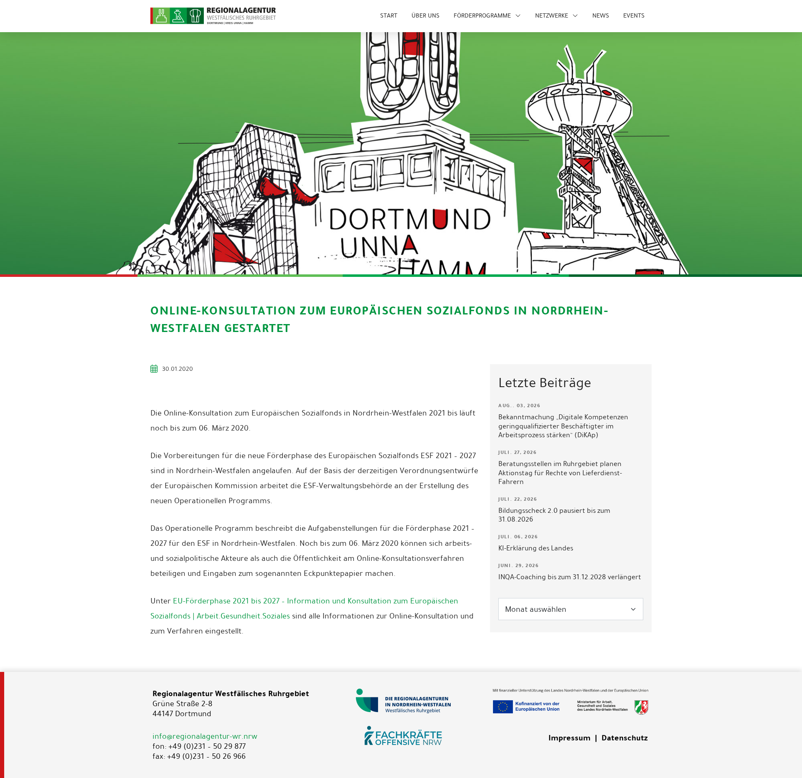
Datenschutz (624, 738)
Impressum (569, 738)
